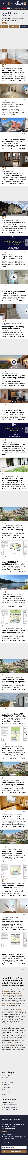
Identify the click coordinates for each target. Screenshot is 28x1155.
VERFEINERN (24, 26)
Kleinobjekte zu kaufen (10, 1105)
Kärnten (6, 1077)
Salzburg (6, 1085)
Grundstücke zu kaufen (10, 1109)
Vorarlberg (7, 1092)
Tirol (5, 1089)
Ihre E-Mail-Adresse (5, 1144)
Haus (12, 993)
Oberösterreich (8, 1082)
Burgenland (7, 1075)
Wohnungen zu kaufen (10, 1107)
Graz (7, 1003)
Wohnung (5, 993)
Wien (5, 1094)
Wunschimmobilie (7, 1046)
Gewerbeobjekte (7, 995)
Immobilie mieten (20, 1027)
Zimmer (18, 993)
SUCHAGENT (5, 26)
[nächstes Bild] (26, 56)
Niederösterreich (9, 1080)
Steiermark (7, 1087)
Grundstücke (19, 995)
